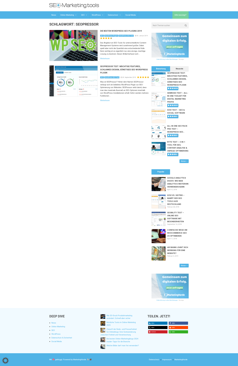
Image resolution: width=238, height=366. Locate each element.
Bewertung (161, 69)
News (53, 15)
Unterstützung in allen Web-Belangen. (167, 59)
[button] (157, 323)
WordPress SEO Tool (126, 36)
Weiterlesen (105, 59)
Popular (160, 172)
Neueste (179, 69)
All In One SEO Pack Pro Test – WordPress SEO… (177, 129)
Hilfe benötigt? (180, 15)
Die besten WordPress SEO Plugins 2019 (121, 31)
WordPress (96, 15)
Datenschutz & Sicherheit (61, 338)
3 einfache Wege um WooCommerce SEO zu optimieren (177, 233)
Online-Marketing (67, 15)
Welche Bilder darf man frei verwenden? (122, 345)
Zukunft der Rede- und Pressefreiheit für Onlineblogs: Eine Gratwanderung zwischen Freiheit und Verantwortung (119, 332)
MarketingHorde (181, 359)
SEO (83, 15)
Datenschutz (113, 15)
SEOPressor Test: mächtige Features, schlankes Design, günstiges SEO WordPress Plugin (124, 69)
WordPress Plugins (111, 36)
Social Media (130, 15)
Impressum (167, 359)
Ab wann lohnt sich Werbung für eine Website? (177, 250)
